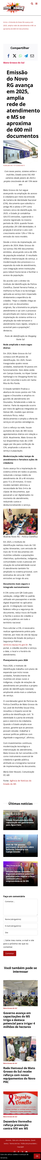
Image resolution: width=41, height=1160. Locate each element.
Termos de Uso (15, 1144)
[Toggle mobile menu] (36, 3)
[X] (14, 56)
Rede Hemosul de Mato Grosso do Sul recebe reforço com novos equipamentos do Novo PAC (19, 1075)
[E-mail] (32, 56)
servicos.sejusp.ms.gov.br (15, 644)
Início (5, 22)
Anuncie (8, 1140)
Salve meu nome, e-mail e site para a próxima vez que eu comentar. (18, 943)
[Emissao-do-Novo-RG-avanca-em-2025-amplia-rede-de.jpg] (20, 141)
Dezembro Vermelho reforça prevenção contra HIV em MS (17, 1124)
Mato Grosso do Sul (13, 62)
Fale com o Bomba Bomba (21, 1140)
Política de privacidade (28, 1144)
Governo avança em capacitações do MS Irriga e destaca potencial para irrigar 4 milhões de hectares (19, 1020)
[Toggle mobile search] (32, 3)
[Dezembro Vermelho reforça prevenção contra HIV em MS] (20, 1093)
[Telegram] (26, 56)
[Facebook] (8, 56)
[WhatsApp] (20, 56)
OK (37, 1156)
